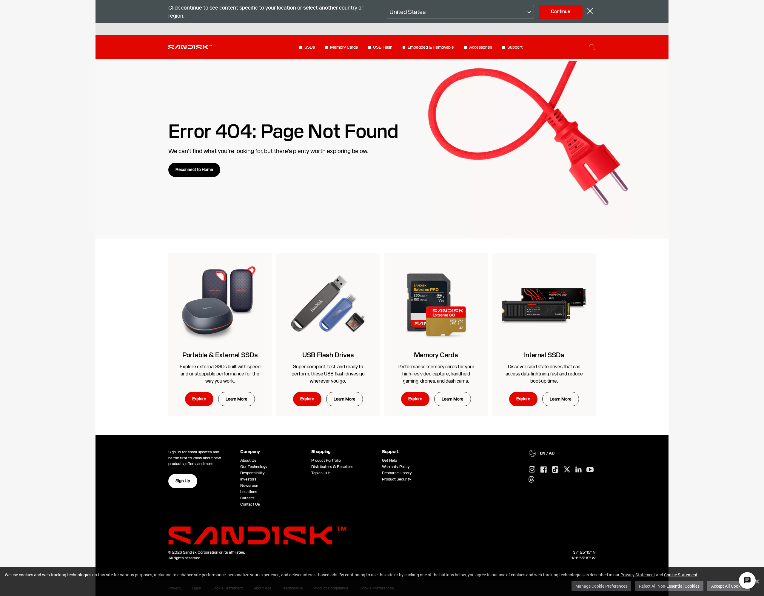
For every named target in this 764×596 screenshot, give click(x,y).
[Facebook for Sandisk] (543, 469)
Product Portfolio (326, 460)
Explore (199, 398)
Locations (248, 491)
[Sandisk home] (190, 46)
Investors (248, 479)
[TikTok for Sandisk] (555, 470)
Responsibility (252, 472)
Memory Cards (344, 47)
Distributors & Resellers (332, 466)
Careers (247, 497)
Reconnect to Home (194, 169)
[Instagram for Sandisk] (532, 470)
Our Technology (253, 466)
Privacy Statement (637, 574)
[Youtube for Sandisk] (590, 470)
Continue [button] (560, 11)
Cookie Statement (680, 574)
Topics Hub (320, 472)
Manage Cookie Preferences (601, 586)
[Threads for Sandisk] (531, 479)
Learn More (236, 399)
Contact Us (250, 504)
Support (515, 47)
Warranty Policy (396, 466)
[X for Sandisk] (567, 470)
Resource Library (397, 472)
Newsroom (249, 485)
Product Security (396, 479)
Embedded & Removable (431, 47)
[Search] (592, 47)
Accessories (480, 47)
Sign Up (182, 480)
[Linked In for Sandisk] (578, 469)
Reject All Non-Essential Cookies (669, 586)
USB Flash (382, 47)
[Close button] (590, 12)
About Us (248, 460)
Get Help (389, 460)
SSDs (309, 47)
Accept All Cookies (728, 586)
